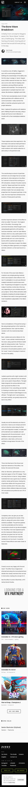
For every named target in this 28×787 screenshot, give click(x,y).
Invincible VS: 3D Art (8, 670)
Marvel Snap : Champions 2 (11, 702)
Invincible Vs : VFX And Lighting (12, 637)
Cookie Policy (11, 782)
